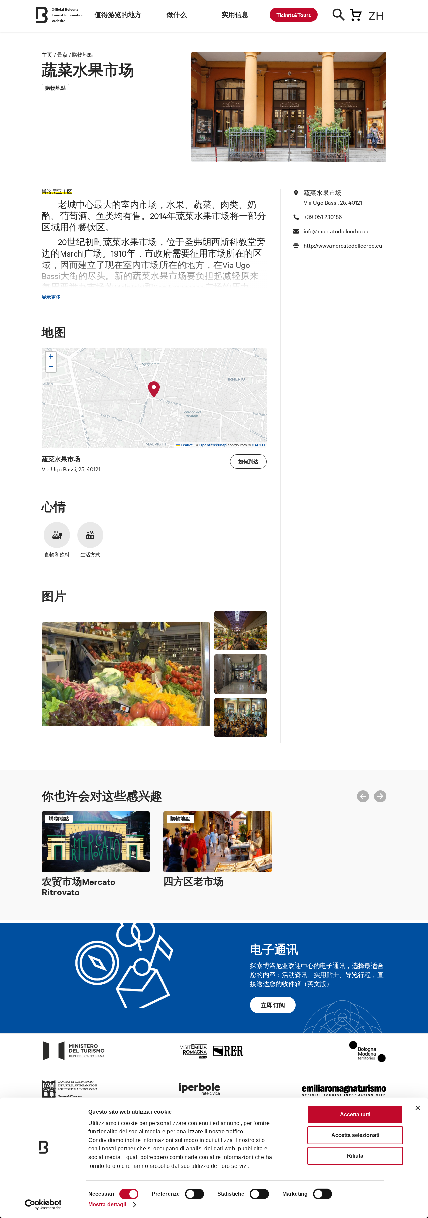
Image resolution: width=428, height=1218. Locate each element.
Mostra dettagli (107, 1204)
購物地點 (82, 54)
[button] (154, 389)
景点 (62, 54)
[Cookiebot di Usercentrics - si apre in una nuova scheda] (43, 1204)
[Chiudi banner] (417, 1108)
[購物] (356, 14)
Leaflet (186, 444)
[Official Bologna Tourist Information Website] (42, 15)
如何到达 (248, 461)
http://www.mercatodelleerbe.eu (343, 245)
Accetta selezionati (355, 1135)
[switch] (194, 1194)
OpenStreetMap (213, 444)
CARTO (258, 444)
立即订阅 (273, 1005)
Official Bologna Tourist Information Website (67, 15)
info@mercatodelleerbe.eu (336, 231)
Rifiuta (355, 1156)
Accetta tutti (355, 1114)
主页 (47, 54)
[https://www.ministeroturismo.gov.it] (74, 1060)
